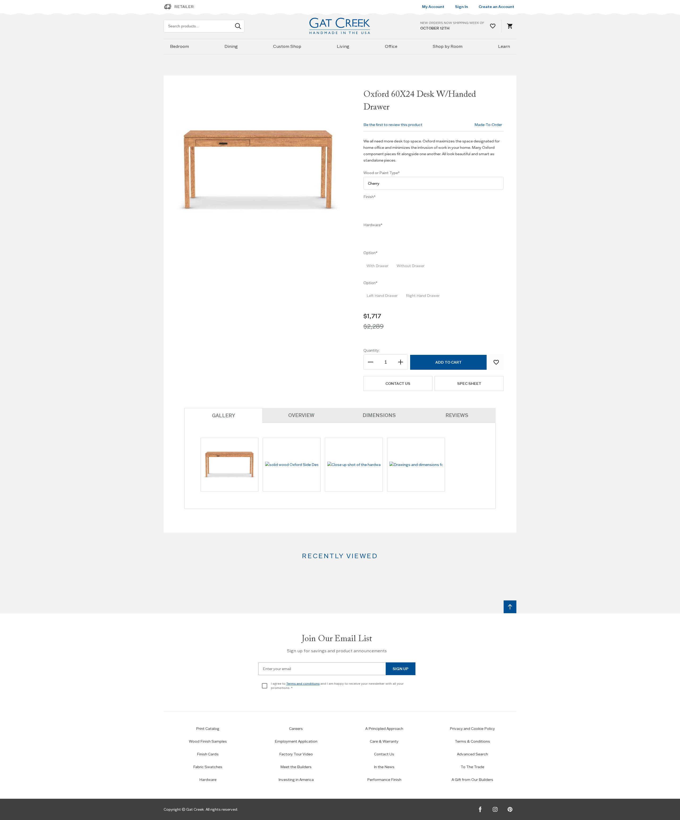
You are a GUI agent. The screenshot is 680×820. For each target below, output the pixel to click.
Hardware (207, 779)
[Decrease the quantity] (371, 362)
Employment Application (296, 741)
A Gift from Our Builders (472, 779)
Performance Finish (384, 779)
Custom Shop (287, 46)
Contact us (397, 383)
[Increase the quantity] (400, 362)
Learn (504, 46)
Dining (231, 46)
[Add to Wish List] (496, 362)
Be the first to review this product (392, 124)
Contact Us (384, 754)
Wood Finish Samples (208, 741)
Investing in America (296, 779)
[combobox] (204, 26)
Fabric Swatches (207, 766)
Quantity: (371, 350)
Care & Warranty (384, 741)
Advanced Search (472, 754)
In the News (384, 766)
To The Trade (472, 766)
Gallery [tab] (223, 416)
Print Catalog (207, 728)
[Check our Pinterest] (510, 809)
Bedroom (179, 46)
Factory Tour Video (296, 754)
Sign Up (401, 668)
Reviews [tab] (456, 415)
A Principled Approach (384, 728)
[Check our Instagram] (495, 809)
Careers (296, 728)
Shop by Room (447, 46)
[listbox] (433, 210)
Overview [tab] (301, 415)
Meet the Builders (296, 766)
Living (343, 46)
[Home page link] (340, 26)
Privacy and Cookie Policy (472, 728)
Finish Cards (208, 754)
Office (391, 46)
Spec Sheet (469, 383)
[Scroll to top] (510, 606)
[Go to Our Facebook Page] (480, 809)
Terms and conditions (303, 684)
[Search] (238, 26)
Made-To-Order (488, 124)
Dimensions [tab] (379, 415)
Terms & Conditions (472, 741)
